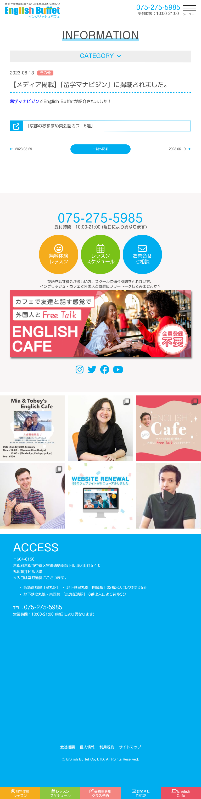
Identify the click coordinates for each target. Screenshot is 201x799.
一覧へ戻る (100, 148)
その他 (45, 73)
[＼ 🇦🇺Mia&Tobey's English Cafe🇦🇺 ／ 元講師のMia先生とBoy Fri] (32, 428)
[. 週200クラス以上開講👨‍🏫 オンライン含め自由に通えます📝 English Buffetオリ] (100, 428)
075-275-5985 (43, 607)
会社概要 (67, 747)
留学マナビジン (24, 101)
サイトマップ (130, 747)
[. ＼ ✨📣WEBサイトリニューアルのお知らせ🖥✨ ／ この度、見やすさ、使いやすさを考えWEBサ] (100, 496)
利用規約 (106, 747)
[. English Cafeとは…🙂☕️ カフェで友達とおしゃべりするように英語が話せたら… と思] (168, 428)
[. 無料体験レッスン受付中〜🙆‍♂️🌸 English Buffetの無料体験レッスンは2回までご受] (168, 496)
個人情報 (87, 747)
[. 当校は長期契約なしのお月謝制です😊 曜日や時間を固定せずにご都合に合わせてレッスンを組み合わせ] (32, 496)
